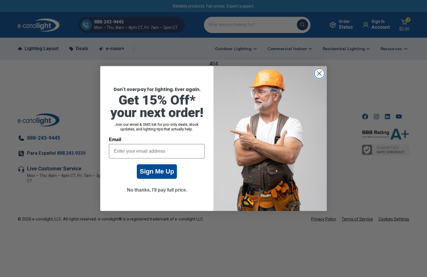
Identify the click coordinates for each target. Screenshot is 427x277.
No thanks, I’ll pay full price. (157, 189)
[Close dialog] (319, 73)
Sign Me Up (157, 171)
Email (115, 139)
